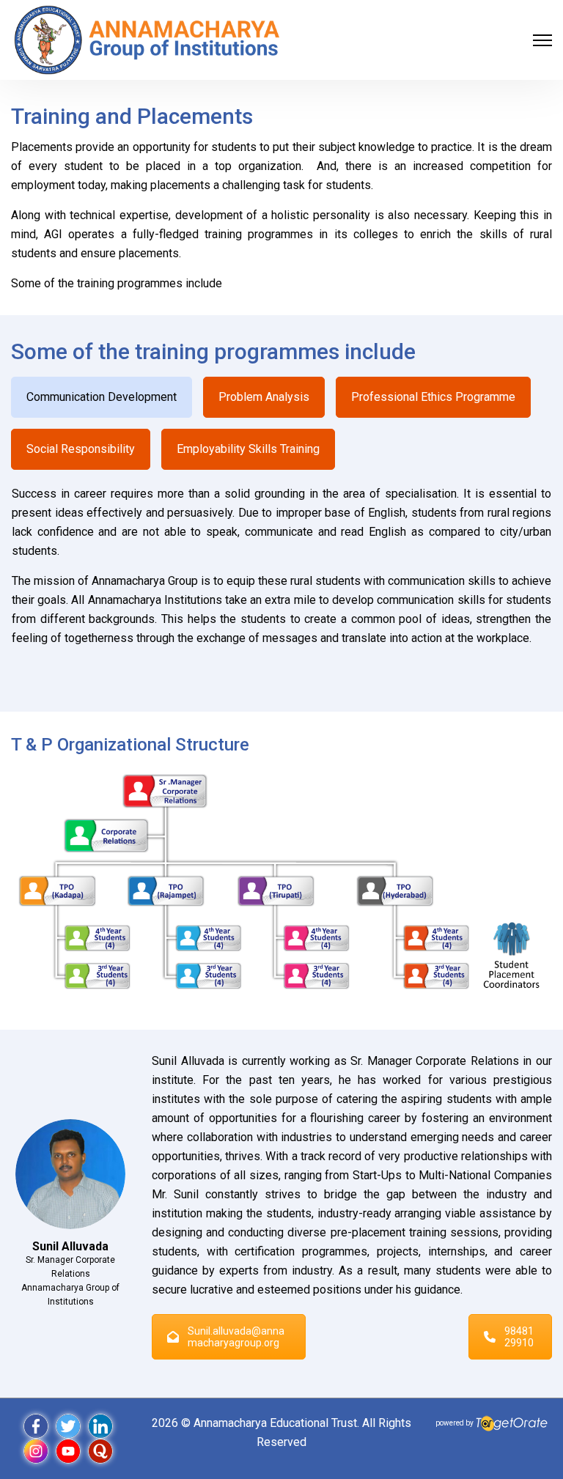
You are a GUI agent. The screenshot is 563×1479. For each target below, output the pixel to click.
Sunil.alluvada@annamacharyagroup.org (236, 1337)
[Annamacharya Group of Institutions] (146, 39)
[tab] (101, 397)
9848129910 (519, 1337)
